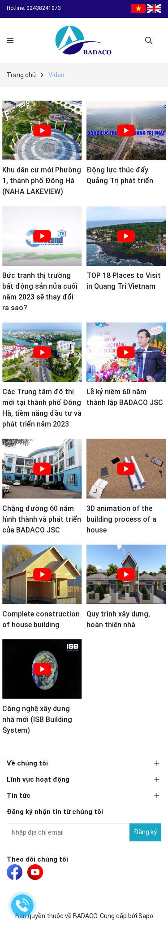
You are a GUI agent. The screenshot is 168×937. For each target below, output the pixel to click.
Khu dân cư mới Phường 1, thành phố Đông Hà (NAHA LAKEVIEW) (41, 181)
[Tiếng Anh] (154, 8)
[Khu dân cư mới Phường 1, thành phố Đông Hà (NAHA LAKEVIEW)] (42, 130)
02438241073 (43, 8)
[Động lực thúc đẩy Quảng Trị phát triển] (126, 130)
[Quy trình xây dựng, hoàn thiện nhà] (126, 574)
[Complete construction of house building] (42, 574)
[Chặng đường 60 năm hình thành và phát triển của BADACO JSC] (42, 468)
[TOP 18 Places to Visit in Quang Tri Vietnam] (126, 236)
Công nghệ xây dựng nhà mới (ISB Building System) (37, 719)
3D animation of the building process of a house (121, 519)
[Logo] (84, 40)
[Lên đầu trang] (152, 921)
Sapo (145, 915)
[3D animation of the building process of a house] (126, 468)
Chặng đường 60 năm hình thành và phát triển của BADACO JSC (41, 519)
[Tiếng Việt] (138, 8)
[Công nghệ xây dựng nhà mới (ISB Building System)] (42, 669)
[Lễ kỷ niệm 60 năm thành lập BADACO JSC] (126, 352)
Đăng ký (145, 832)
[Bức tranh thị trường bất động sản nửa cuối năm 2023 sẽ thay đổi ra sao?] (42, 236)
